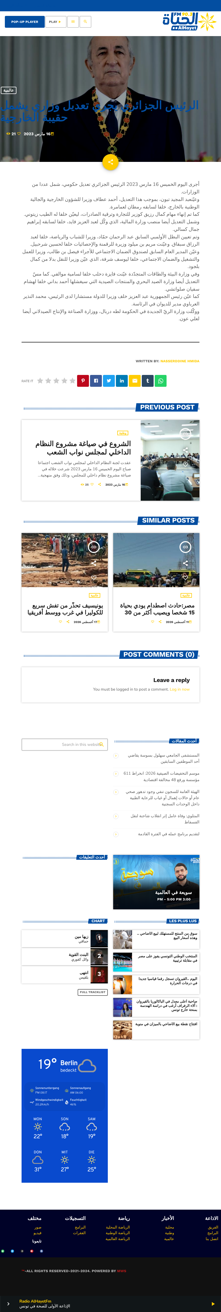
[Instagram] (22, 1251)
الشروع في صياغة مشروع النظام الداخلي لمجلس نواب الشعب (83, 448)
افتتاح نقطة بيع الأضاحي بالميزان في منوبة (166, 1024)
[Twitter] (12, 1251)
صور (38, 1227)
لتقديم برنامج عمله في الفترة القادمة (168, 834)
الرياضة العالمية (117, 1239)
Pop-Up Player (24, 22)
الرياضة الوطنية (118, 1233)
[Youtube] (31, 1251)
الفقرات (79, 1233)
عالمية (8, 90)
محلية (169, 1227)
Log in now (180, 689)
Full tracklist (93, 992)
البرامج (212, 1233)
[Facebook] (41, 1251)
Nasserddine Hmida (179, 361)
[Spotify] (2, 1251)
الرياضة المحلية (118, 1227)
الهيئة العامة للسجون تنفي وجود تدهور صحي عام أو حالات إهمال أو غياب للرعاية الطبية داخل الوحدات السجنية (162, 798)
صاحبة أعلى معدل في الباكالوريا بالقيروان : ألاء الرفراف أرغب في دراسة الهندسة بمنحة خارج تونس (166, 1006)
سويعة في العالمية (173, 892)
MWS (121, 1271)
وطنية (122, 433)
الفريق (213, 1227)
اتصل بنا (212, 1239)
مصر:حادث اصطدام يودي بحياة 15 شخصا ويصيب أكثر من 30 (157, 609)
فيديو (38, 1233)
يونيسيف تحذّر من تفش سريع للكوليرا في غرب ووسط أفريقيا (65, 609)
